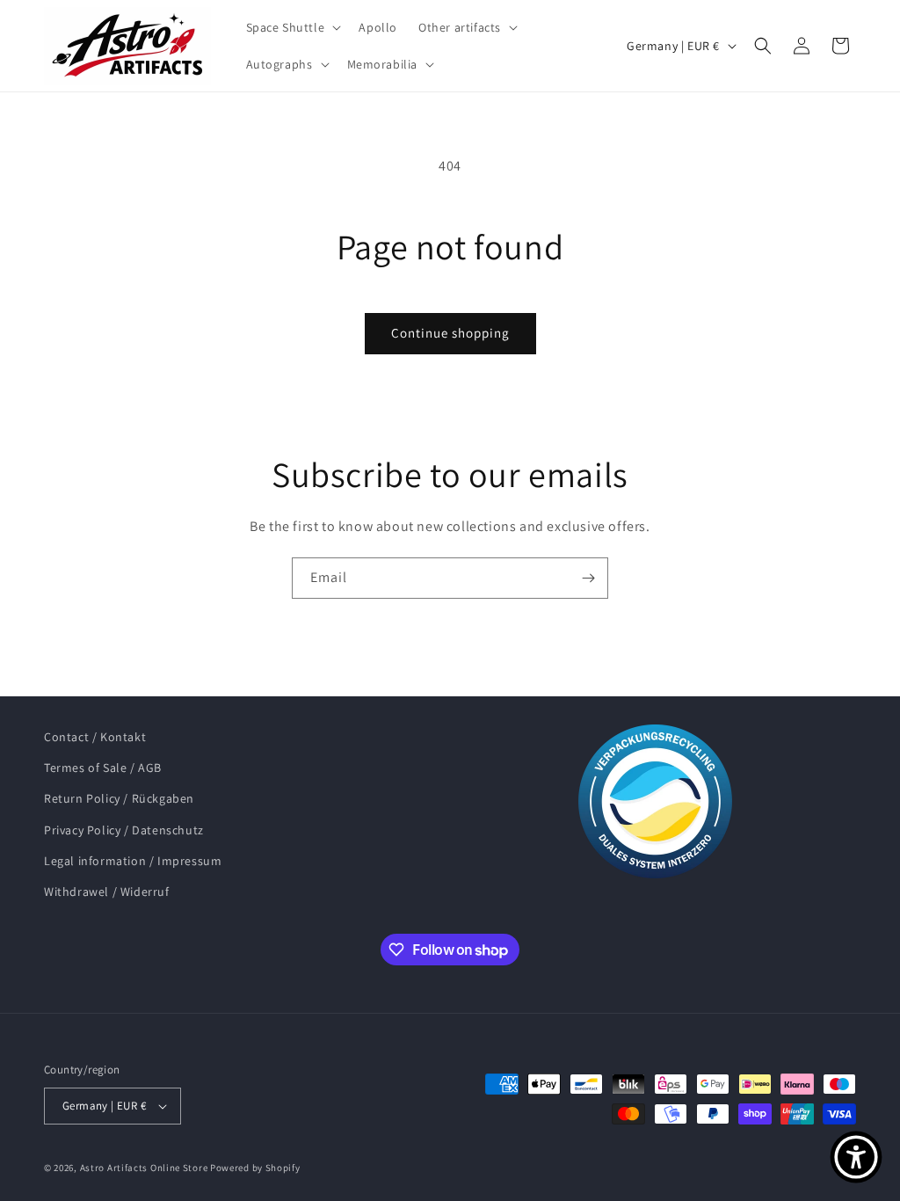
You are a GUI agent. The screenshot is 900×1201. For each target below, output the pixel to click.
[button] (292, 27)
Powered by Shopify (255, 1167)
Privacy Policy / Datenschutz (124, 830)
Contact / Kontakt (95, 737)
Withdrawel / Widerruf (107, 891)
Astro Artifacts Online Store (144, 1167)
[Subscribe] (588, 578)
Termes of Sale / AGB (103, 767)
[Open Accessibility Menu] (856, 1157)
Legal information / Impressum (132, 861)
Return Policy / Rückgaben (119, 798)
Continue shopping (450, 332)
